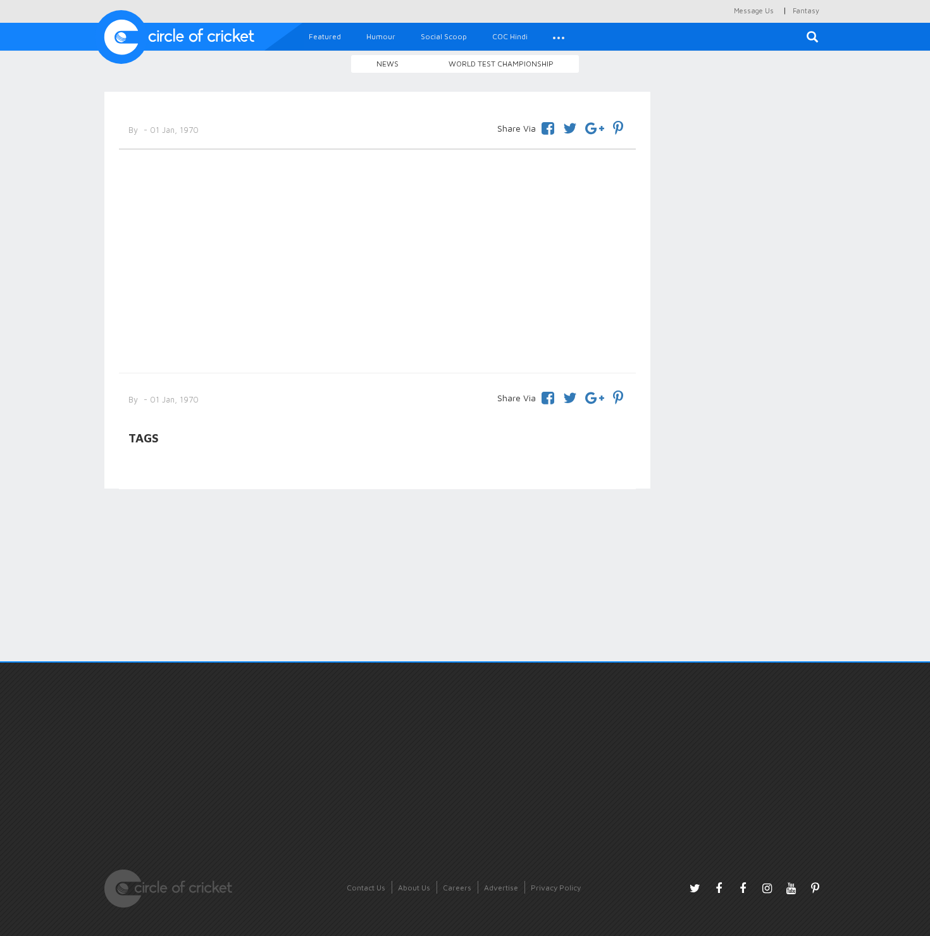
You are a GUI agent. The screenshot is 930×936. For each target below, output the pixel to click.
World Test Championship (501, 63)
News (387, 63)
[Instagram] (767, 888)
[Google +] (594, 126)
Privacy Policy (556, 887)
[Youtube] (791, 888)
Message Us (754, 10)
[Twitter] (569, 126)
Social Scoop (444, 36)
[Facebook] (548, 126)
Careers (457, 887)
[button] (558, 37)
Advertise (501, 887)
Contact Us (366, 887)
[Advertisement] (377, 258)
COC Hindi (510, 36)
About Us (414, 887)
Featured (325, 36)
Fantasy (806, 10)
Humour (380, 36)
